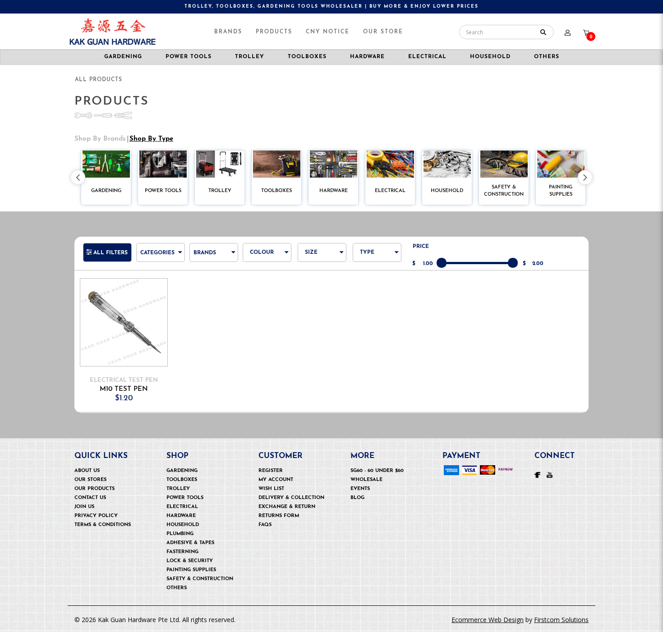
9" (317, 281)
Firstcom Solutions (561, 619)
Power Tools (184, 497)
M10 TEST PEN (124, 389)
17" (318, 379)
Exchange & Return (286, 506)
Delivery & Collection (291, 497)
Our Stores (90, 479)
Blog (357, 497)
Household (182, 524)
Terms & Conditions (102, 524)
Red (265, 269)
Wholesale (366, 479)
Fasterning (182, 552)
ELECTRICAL (427, 57)
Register (270, 470)
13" (318, 330)
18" (318, 391)
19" (318, 403)
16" (318, 366)
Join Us (84, 506)
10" (318, 293)
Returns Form (278, 515)
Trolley (178, 488)
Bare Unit (384, 257)
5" (317, 257)
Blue (265, 257)
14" (318, 342)
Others (546, 57)
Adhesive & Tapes (190, 542)
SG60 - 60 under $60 (377, 470)
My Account (275, 479)
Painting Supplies (191, 570)
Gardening (182, 470)
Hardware (181, 515)
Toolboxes (181, 479)
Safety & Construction (199, 579)
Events (360, 488)
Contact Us (90, 497)
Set (374, 269)
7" (316, 269)
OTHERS (176, 588)
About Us (87, 470)
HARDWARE (367, 57)
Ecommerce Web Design (487, 619)
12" (318, 318)
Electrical (182, 506)
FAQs (265, 524)
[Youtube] (549, 474)
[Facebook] (537, 474)
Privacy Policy (96, 515)
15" (318, 354)
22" (318, 439)
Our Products (94, 488)
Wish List (271, 488)
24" (318, 452)
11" (317, 305)
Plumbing (179, 533)
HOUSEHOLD (490, 57)
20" (319, 415)
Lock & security (189, 561)
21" (318, 427)
